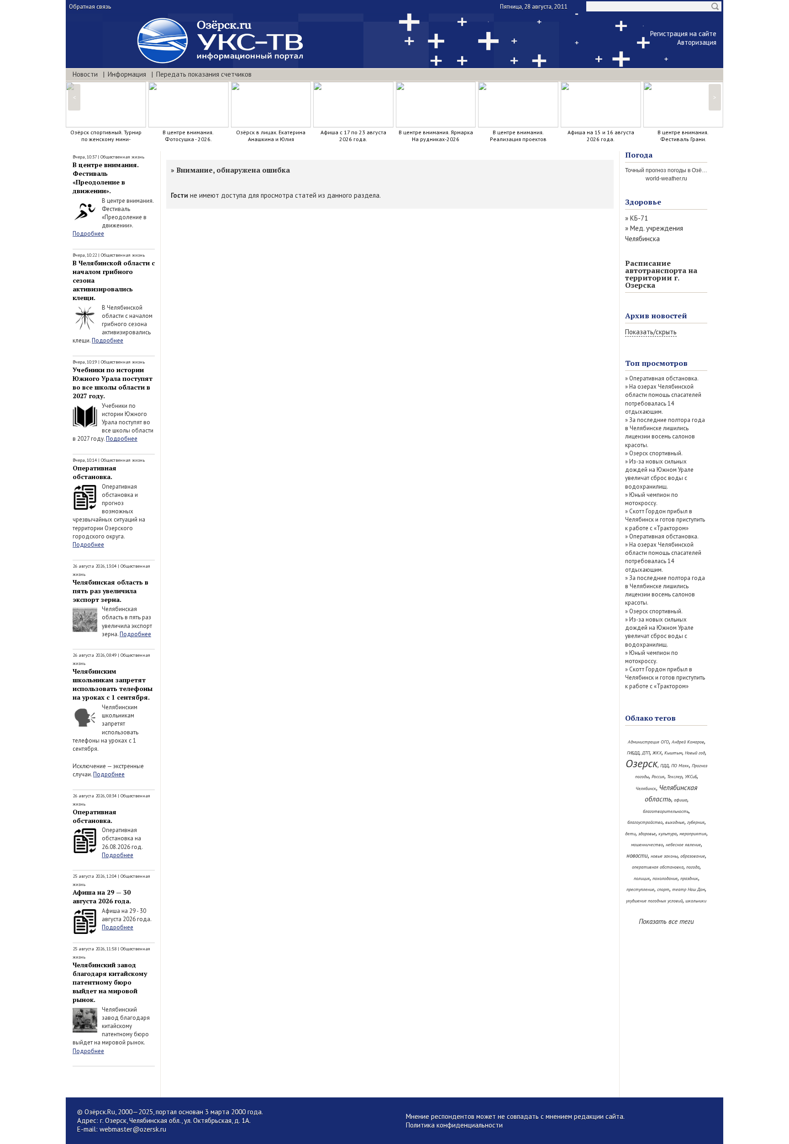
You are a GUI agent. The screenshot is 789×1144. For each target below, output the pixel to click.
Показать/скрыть (651, 331)
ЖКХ (657, 753)
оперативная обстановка (658, 867)
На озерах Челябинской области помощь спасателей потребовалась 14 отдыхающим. (663, 399)
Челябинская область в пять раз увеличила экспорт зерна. (110, 591)
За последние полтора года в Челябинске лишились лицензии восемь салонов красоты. (665, 432)
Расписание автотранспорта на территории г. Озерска (661, 274)
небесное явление (683, 845)
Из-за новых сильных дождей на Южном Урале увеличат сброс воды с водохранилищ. (659, 474)
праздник (689, 878)
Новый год (695, 753)
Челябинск (646, 788)
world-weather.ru (666, 178)
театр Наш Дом (688, 889)
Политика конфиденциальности (454, 1125)
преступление (640, 889)
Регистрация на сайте (683, 33)
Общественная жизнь (122, 157)
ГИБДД (633, 753)
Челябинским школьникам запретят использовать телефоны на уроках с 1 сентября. (113, 684)
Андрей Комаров (688, 742)
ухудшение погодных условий (654, 901)
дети (630, 834)
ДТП (646, 753)
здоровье (647, 834)
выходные (674, 822)
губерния (696, 822)
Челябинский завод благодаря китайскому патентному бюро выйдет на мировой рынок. (110, 982)
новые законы (664, 856)
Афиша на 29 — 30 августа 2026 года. (102, 896)
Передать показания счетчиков (204, 74)
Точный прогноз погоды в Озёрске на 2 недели (685, 170)
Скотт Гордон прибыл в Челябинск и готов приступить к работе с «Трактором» (665, 519)
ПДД (664, 766)
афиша (680, 800)
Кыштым (673, 753)
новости (637, 855)
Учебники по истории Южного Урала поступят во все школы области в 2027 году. (113, 382)
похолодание (665, 878)
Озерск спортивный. (656, 453)
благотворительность (666, 811)
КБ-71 (639, 218)
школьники (695, 901)
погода (693, 867)
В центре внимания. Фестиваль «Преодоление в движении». (106, 177)
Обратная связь (90, 7)
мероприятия (692, 834)
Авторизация (696, 42)
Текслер (674, 777)
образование (692, 856)
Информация (127, 74)
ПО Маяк (680, 766)
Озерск (642, 763)
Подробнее (88, 233)
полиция (642, 878)
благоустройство (645, 822)
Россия (658, 777)
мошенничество (647, 845)
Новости (85, 74)
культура (667, 834)
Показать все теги (666, 921)
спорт (663, 889)
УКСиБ (691, 777)
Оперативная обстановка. (94, 472)
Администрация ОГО (648, 742)
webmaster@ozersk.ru (133, 1129)
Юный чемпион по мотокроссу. (651, 499)
